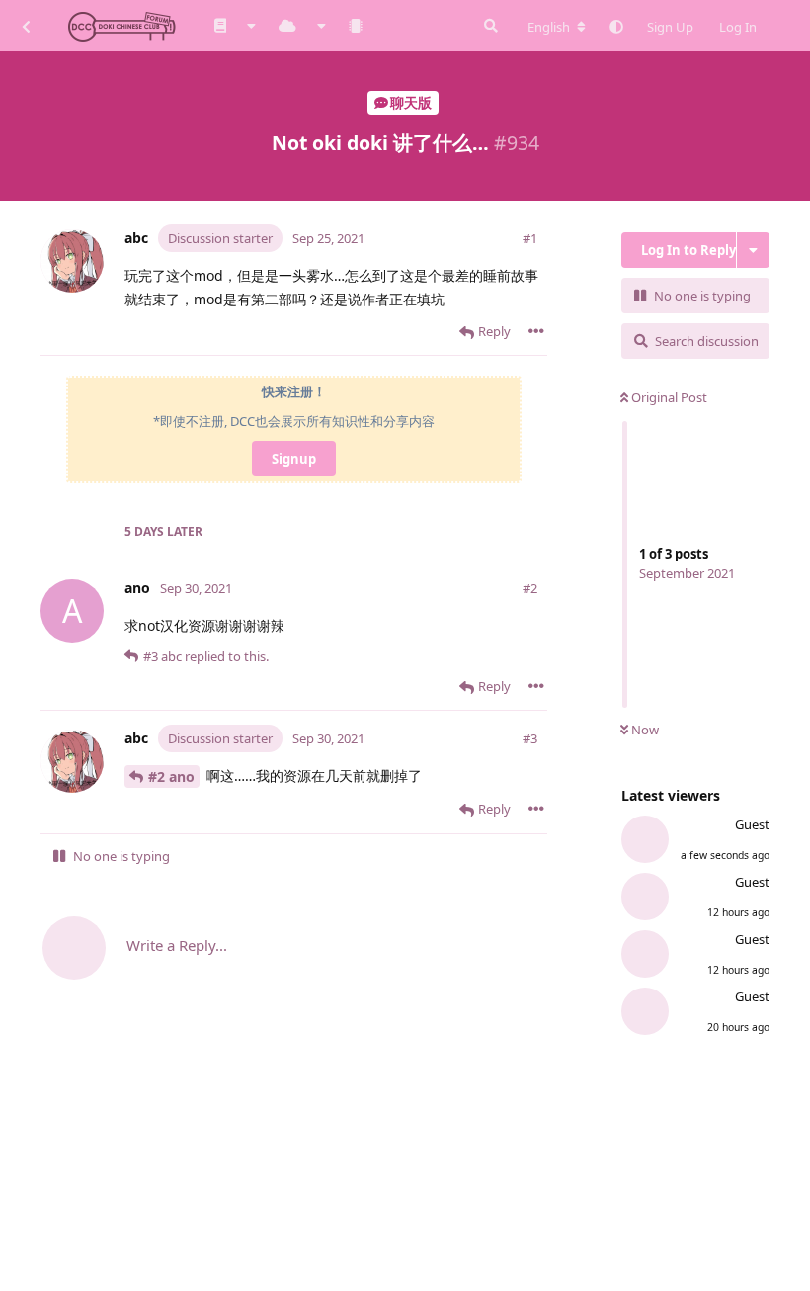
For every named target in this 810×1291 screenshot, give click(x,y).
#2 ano (171, 776)
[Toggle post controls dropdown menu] (536, 331)
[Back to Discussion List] (25, 25)
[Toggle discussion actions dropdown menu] (753, 250)
